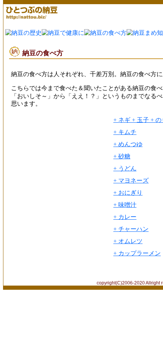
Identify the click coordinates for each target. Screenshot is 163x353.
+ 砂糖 (121, 156)
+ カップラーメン (137, 253)
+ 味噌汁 (124, 204)
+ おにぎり (128, 192)
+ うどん (124, 168)
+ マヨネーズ (131, 180)
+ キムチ (124, 132)
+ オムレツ (128, 241)
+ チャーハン (131, 229)
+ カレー (124, 217)
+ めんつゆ (128, 144)
